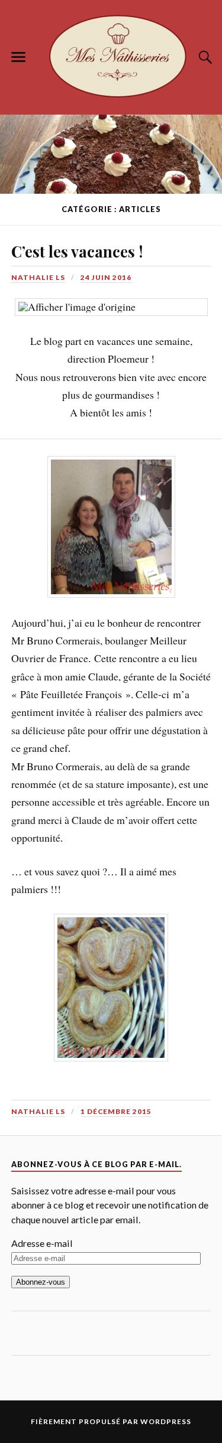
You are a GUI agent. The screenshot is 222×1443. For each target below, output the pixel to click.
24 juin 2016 (106, 277)
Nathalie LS (38, 277)
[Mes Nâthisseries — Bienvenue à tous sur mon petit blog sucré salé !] (111, 55)
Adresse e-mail (42, 1243)
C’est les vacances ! (77, 251)
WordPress (165, 1421)
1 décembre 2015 (116, 1111)
